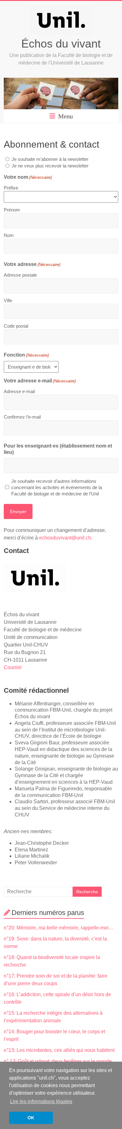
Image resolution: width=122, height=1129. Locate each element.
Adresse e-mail (19, 391)
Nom (9, 235)
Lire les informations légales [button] (41, 1101)
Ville (8, 300)
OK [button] (31, 1117)
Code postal (16, 326)
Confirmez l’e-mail (22, 417)
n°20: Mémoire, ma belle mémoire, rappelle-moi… (59, 927)
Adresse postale (20, 275)
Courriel (13, 667)
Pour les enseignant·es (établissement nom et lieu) (58, 449)
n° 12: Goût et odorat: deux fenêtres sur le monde (58, 1061)
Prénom (12, 209)
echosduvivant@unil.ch (65, 537)
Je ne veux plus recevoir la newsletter (50, 165)
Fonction (26, 355)
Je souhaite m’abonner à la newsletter (50, 159)
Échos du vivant (61, 43)
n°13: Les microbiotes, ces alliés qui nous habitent (59, 1050)
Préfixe (11, 187)
